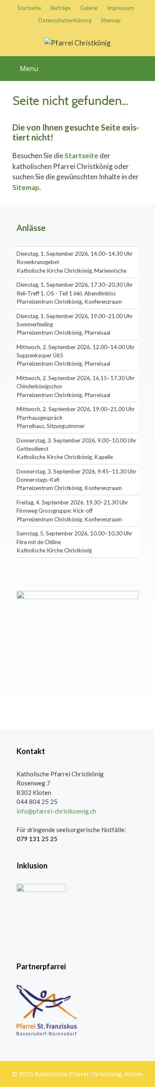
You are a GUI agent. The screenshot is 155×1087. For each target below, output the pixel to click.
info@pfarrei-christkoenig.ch (56, 811)
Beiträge (60, 8)
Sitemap (111, 20)
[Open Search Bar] (145, 63)
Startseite (29, 8)
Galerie (89, 8)
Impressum (120, 8)
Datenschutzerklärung (64, 20)
